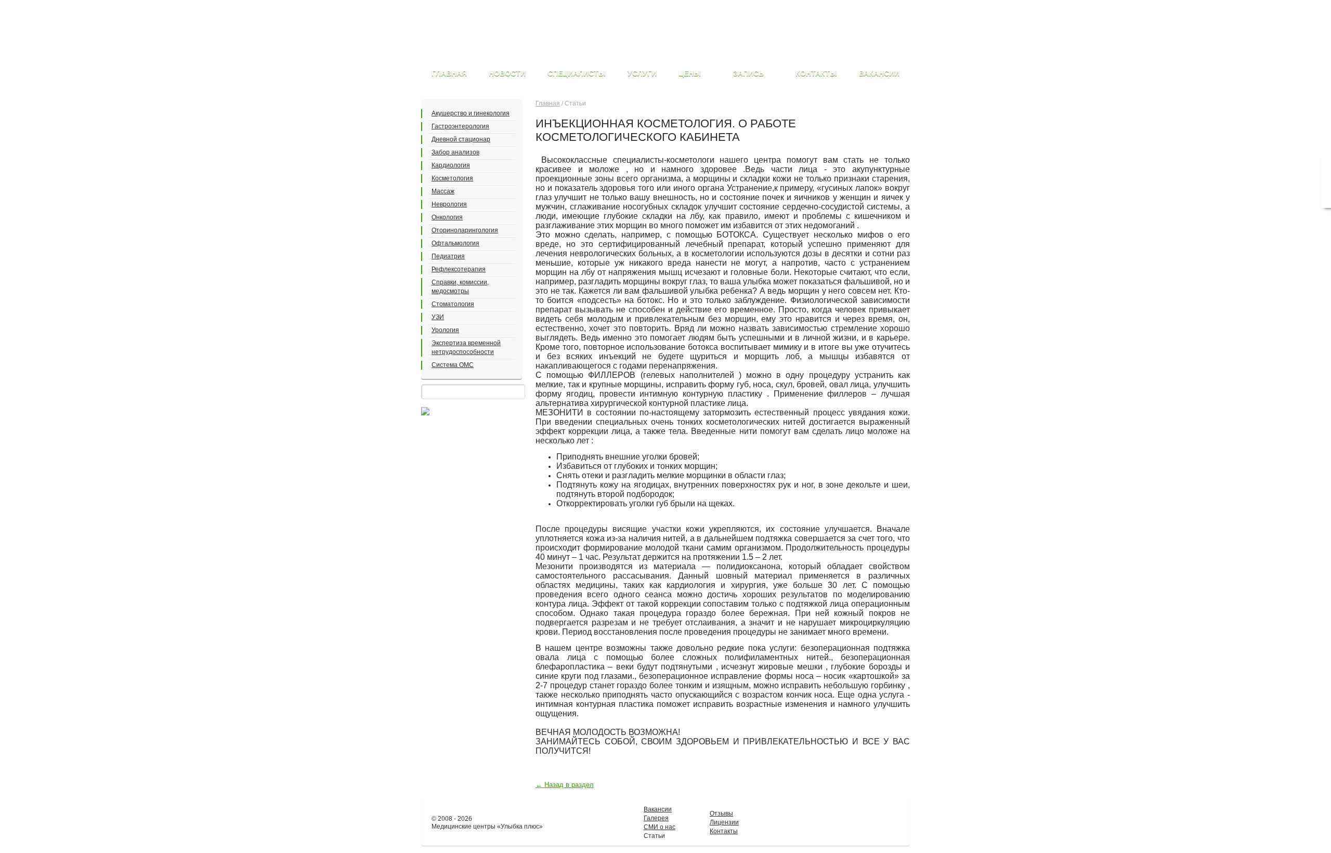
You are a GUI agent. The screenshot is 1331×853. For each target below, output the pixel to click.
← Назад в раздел (565, 785)
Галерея (656, 818)
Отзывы (721, 813)
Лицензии (724, 822)
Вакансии (658, 809)
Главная (548, 103)
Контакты (724, 831)
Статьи (654, 835)
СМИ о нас (659, 827)
